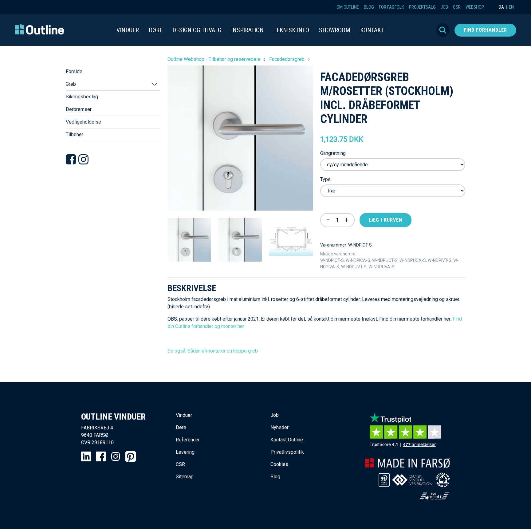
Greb (71, 84)
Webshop (475, 7)
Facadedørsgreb (287, 59)
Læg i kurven (385, 220)
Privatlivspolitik (287, 452)
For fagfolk (391, 7)
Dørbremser (79, 109)
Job (444, 7)
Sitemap (185, 477)
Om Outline (347, 7)
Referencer (188, 440)
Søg (443, 30)
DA (501, 7)
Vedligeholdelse (83, 122)
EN (511, 7)
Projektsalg (422, 7)
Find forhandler (485, 30)
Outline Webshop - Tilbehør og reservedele (213, 59)
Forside (74, 71)
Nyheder (279, 427)
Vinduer (184, 415)
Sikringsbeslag (82, 97)
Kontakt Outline (286, 440)
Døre (181, 427)
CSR (457, 7)
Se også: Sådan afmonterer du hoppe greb (212, 351)
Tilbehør (74, 134)
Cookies (279, 464)
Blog (369, 7)
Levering (185, 452)
